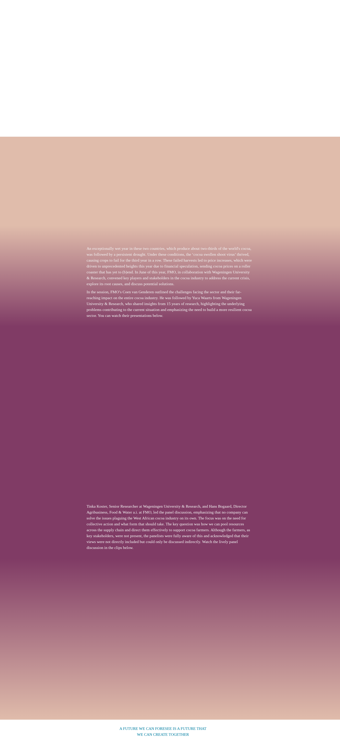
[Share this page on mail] (241, 736)
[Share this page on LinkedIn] (231, 736)
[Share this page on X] (250, 736)
